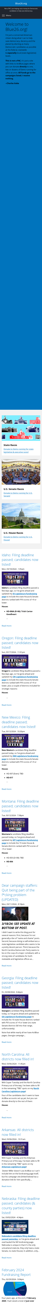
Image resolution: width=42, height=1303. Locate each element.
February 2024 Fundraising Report (16, 1272)
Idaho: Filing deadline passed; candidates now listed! (20, 560)
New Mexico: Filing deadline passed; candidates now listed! (19, 722)
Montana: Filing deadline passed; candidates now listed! (20, 806)
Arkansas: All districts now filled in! (18, 1132)
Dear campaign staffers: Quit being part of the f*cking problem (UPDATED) (20, 892)
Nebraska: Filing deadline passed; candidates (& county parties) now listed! (21, 1205)
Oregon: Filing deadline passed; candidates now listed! (20, 643)
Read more (6, 625)
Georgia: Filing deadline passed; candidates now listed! (20, 983)
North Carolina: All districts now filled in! (18, 1056)
